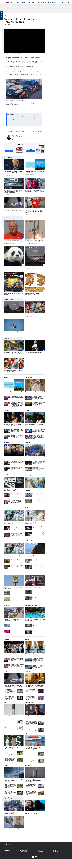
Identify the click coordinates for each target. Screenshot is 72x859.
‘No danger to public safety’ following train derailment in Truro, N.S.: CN (13, 490)
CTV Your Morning (42, 2)
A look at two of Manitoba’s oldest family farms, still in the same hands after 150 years (38, 500)
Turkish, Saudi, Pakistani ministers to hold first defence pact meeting (34, 654)
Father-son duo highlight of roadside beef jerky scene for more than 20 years (38, 468)
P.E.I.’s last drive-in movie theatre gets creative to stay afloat (33, 267)
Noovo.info (55, 850)
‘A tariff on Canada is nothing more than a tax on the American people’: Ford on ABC (13, 241)
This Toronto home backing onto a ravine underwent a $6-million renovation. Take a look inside (13, 354)
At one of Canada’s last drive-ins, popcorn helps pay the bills (13, 314)
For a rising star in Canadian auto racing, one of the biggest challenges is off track (23, 118)
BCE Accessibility (7, 850)
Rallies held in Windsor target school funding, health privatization (12, 620)
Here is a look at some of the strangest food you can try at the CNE (13, 371)
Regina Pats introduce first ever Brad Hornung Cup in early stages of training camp (17, 534)
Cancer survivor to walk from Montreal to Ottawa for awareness (34, 425)
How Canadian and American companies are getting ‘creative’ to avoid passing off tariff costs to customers (13, 191)
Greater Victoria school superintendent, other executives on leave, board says (37, 626)
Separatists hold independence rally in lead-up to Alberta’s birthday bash (35, 457)
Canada (23, 2)
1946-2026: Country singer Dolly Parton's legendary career (34, 353)
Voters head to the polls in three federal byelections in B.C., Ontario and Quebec (13, 209)
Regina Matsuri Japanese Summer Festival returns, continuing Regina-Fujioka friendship (16, 528)
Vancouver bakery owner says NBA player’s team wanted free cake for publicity (13, 829)
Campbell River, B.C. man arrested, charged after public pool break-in (35, 620)
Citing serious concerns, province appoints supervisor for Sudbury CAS (38, 560)
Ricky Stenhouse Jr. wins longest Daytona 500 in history (22, 116)
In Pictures (34, 2)
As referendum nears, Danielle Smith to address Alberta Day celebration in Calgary (13, 425)
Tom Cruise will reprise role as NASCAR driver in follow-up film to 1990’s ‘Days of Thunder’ (35, 717)
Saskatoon (6, 15)
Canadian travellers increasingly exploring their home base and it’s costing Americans (34, 191)
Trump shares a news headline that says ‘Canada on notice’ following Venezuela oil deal (13, 173)
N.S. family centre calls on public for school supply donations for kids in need (16, 501)
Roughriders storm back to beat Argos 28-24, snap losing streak (13, 522)
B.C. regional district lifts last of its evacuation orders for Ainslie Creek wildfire (38, 403)
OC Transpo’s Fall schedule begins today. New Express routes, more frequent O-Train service (38, 437)
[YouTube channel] (9, 844)
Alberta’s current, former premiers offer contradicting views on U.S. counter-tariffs (38, 566)
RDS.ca (54, 852)
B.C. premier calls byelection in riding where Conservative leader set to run (38, 632)
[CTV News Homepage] (10, 2)
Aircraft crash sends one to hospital (33, 587)
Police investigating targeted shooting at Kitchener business (34, 522)
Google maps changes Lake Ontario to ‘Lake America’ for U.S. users (35, 172)
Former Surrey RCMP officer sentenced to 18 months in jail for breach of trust (35, 392)
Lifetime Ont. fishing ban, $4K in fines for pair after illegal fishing (35, 556)
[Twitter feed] (4, 844)
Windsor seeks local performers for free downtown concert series (17, 625)
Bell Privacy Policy (23, 850)
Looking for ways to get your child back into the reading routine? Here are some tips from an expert (34, 315)
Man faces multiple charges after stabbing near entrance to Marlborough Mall (17, 430)
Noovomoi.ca (55, 851)
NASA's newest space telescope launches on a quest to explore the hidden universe (33, 780)
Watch (28, 2)
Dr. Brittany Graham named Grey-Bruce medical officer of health (17, 593)
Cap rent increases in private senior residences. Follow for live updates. (12, 457)
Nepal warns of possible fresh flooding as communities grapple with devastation (38, 666)
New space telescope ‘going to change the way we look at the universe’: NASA (34, 241)
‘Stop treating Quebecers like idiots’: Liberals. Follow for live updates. (17, 659)
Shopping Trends (52, 2)
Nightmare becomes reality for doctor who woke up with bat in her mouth (34, 813)
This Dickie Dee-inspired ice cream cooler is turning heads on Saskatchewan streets (33, 748)
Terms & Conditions (23, 851)
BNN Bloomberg (40, 851)
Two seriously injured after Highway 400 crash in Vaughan (17, 397)
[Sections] (3, 2)
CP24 (38, 850)
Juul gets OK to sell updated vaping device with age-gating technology (12, 716)
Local (18, 2)
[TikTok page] (7, 844)
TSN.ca (38, 852)
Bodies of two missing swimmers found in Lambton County (13, 588)
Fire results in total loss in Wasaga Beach (37, 591)
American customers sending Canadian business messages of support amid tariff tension (13, 333)
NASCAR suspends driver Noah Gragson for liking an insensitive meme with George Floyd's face (24, 121)
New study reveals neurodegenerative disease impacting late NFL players (33, 294)
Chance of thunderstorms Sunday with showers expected (17, 598)
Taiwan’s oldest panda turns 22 (11, 267)
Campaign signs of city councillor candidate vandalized (35, 490)
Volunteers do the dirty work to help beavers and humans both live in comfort (17, 436)
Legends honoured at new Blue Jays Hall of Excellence (13, 294)
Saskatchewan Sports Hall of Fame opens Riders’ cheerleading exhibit (17, 566)
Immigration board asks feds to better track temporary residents (13, 654)
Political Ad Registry (24, 852)
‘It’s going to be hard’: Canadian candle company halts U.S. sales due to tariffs (35, 686)
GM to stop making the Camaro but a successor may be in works (24, 124)
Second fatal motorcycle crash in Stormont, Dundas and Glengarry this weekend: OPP (38, 430)
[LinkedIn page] (11, 844)
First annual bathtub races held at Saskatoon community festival (17, 560)
